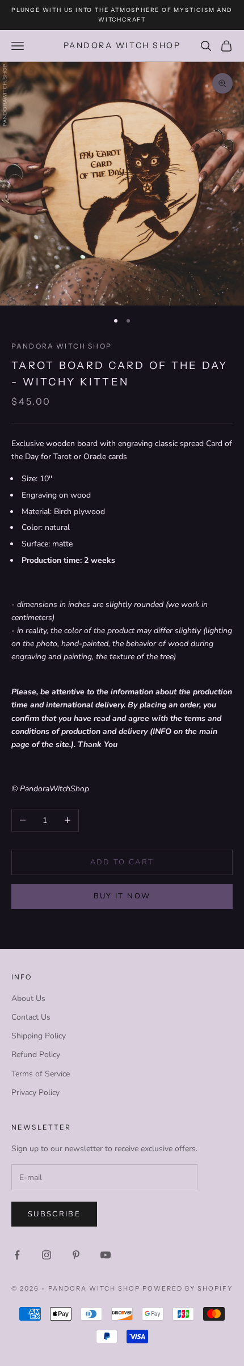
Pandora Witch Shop (61, 346)
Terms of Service (40, 1073)
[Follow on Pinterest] (76, 1255)
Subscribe (54, 1214)
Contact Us (31, 1017)
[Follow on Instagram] (46, 1255)
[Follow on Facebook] (17, 1255)
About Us (28, 998)
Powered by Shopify (187, 1288)
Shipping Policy (38, 1035)
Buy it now (122, 896)
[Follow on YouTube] (105, 1255)
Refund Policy (35, 1054)
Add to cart (122, 862)
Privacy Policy (35, 1092)
